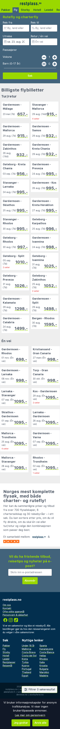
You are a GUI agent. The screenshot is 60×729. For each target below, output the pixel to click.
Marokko (44, 672)
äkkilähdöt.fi (9, 692)
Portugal (26, 669)
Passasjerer (10, 49)
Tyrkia (25, 662)
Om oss (7, 605)
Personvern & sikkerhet (15, 615)
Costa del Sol (29, 655)
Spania (43, 645)
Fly (16, 9)
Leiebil (48, 9)
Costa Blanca (47, 652)
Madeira (44, 675)
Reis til (35, 22)
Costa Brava (29, 652)
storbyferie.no (37, 695)
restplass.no (11, 689)
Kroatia (44, 665)
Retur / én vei (39, 36)
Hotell (37, 9)
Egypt (25, 675)
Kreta (25, 659)
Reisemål (7, 665)
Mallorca (26, 649)
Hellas (43, 655)
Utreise (7, 36)
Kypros (25, 665)
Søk (30, 75)
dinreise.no (22, 695)
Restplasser (9, 662)
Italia (42, 662)
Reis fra (7, 22)
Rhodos (44, 659)
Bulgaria (44, 669)
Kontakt (7, 608)
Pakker (5, 9)
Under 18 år (28, 645)
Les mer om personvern (30, 715)
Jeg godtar (21, 722)
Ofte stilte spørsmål (13, 611)
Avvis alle (40, 722)
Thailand (26, 672)
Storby (25, 9)
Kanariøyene (46, 649)
